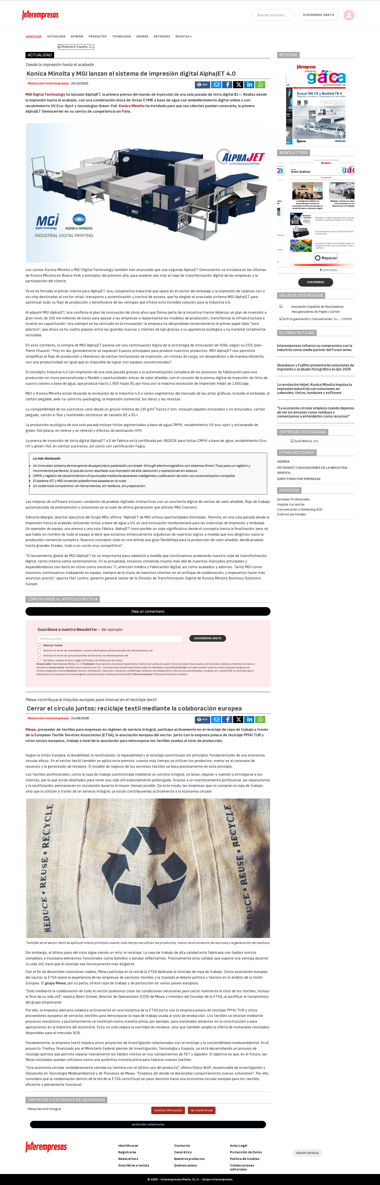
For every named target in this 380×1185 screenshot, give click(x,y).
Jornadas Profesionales (293, 499)
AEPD (129, 674)
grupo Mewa (55, 983)
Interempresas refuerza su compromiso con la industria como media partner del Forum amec (314, 348)
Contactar (182, 1146)
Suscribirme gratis (207, 638)
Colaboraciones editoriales (242, 1167)
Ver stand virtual (202, 1110)
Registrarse (127, 1152)
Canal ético (183, 1152)
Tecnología (121, 36)
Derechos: (72, 670)
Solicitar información (168, 1110)
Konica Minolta (131, 106)
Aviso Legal (74, 660)
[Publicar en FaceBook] (227, 84)
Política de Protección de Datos (104, 660)
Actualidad (56, 36)
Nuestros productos (189, 1159)
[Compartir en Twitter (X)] (238, 84)
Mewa (31, 729)
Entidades (162, 36)
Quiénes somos (185, 1165)
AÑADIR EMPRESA (307, 1153)
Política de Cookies (244, 1159)
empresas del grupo (235, 667)
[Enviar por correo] (216, 84)
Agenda (142, 36)
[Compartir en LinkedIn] (249, 84)
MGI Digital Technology (45, 94)
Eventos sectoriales (291, 514)
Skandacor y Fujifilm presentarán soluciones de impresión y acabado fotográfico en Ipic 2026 (315, 367)
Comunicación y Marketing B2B (299, 509)
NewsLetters (128, 1159)
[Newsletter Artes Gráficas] (315, 212)
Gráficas (33, 36)
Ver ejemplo (111, 629)
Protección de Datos (246, 1152)
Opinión (77, 36)
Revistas (182, 36)
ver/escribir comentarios (148, 1124)
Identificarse (128, 1146)
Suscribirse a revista (133, 1165)
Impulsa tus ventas (291, 504)
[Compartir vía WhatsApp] (260, 84)
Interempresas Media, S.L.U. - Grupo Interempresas (196, 1179)
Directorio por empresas (299, 479)
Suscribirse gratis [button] (318, 15)
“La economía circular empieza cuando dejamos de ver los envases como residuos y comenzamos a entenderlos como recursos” (315, 412)
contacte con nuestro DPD (217, 670)
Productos (98, 36)
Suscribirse (315, 282)
